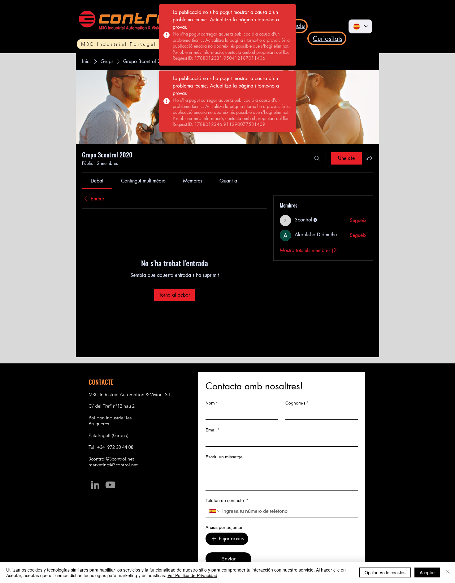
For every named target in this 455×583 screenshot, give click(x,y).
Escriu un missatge (224, 456)
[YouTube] (110, 485)
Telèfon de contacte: (227, 500)
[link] (97, 181)
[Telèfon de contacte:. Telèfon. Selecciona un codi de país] (215, 511)
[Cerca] (317, 158)
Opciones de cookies (385, 572)
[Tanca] (447, 572)
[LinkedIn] (95, 485)
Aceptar (427, 572)
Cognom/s (296, 403)
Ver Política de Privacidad (192, 575)
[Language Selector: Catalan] (360, 26)
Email (212, 429)
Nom (212, 403)
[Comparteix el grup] (369, 158)
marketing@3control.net (113, 465)
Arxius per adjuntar (224, 527)
